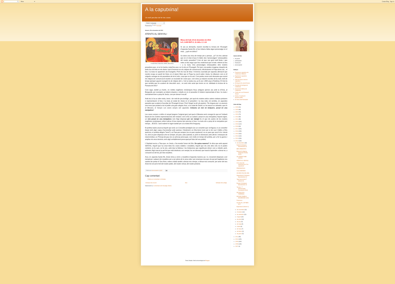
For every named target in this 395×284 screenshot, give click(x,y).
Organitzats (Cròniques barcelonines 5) (243, 176)
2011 (237, 236)
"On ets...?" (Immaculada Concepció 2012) (242, 188)
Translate (158, 25)
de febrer (239, 231)
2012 (237, 141)
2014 (237, 136)
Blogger (207, 260)
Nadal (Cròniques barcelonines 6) (242, 145)
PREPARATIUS (241, 168)
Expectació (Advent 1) (243, 206)
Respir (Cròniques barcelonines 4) (242, 184)
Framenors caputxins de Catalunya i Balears (242, 73)
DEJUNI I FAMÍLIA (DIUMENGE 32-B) (243, 197)
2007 (237, 246)
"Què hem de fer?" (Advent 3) (242, 180)
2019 (237, 124)
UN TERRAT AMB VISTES (241, 157)
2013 (237, 138)
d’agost (239, 217)
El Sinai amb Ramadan (241, 99)
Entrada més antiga (221, 183)
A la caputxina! (162, 9)
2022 (237, 116)
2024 (237, 112)
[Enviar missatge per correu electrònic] (166, 170)
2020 (237, 121)
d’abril (239, 226)
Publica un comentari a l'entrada (157, 179)
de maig (239, 224)
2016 (237, 131)
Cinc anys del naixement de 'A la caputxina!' (242, 164)
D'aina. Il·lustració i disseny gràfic (240, 96)
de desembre (241, 143)
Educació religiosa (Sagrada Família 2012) (242, 153)
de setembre (240, 214)
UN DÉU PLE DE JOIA (243, 173)
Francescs (239, 200)
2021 (237, 119)
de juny (239, 221)
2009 (237, 241)
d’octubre (239, 212)
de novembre (241, 209)
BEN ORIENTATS (241, 149)
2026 (237, 107)
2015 (237, 133)
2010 (237, 239)
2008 (237, 244)
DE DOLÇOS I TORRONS (241, 193)
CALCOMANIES (241, 170)
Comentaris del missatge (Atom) (162, 185)
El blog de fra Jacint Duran (242, 83)
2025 (237, 109)
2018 (237, 126)
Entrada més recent (151, 183)
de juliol (239, 219)
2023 (237, 114)
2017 (237, 129)
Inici (186, 183)
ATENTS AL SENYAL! (243, 160)
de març (239, 229)
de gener (239, 233)
